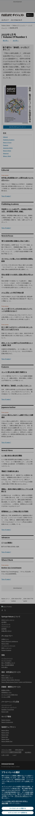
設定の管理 (5, 803)
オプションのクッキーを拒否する (17, 812)
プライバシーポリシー (22, 796)
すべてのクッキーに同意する (18, 808)
